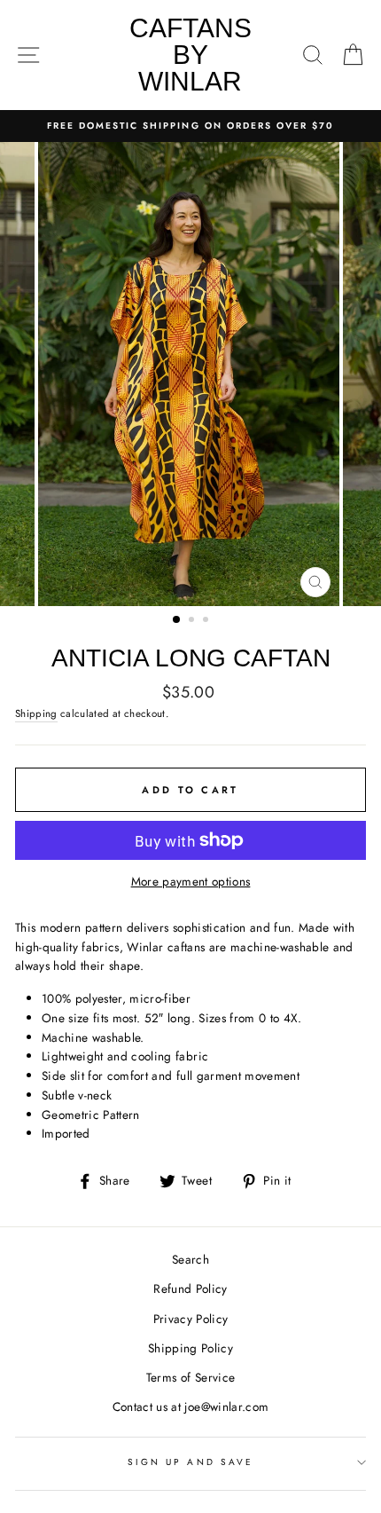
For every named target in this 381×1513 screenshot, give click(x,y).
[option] (190, 126)
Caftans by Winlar (190, 54)
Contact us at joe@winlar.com (191, 1406)
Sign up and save (190, 1462)
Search (190, 1259)
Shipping (36, 713)
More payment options (191, 881)
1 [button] (177, 620)
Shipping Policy (190, 1348)
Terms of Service (190, 1377)
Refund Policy (190, 1288)
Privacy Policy (191, 1319)
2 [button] (193, 621)
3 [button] (207, 621)
